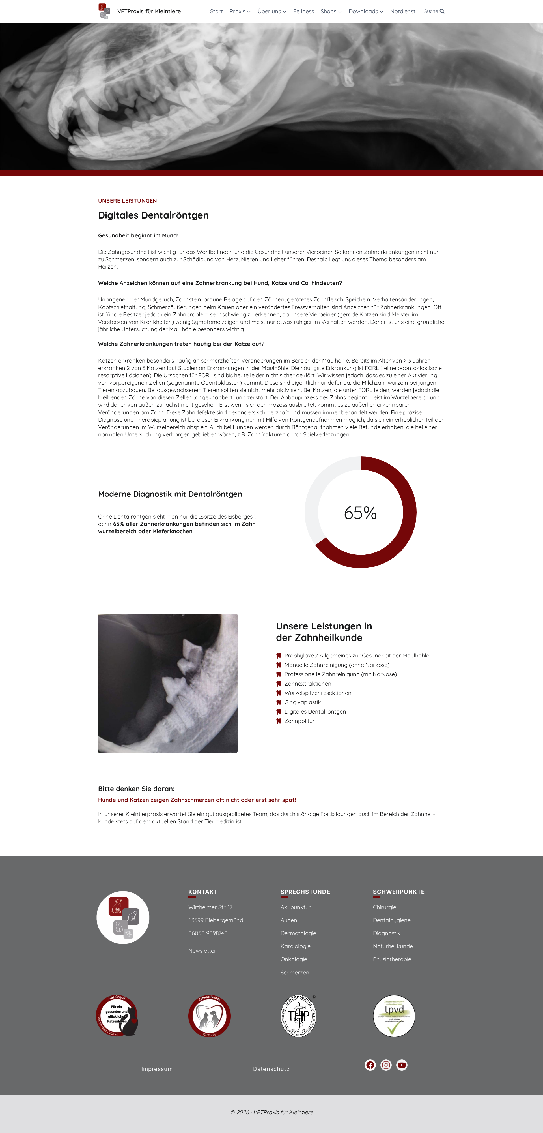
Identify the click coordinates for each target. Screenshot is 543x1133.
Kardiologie (296, 946)
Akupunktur (296, 907)
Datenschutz (271, 1069)
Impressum (157, 1069)
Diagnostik (386, 933)
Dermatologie (298, 933)
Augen (289, 920)
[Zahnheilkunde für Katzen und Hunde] (225, 1016)
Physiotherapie (392, 959)
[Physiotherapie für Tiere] (410, 1016)
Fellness (303, 11)
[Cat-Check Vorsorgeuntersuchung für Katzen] (133, 1016)
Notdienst (402, 11)
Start (216, 11)
